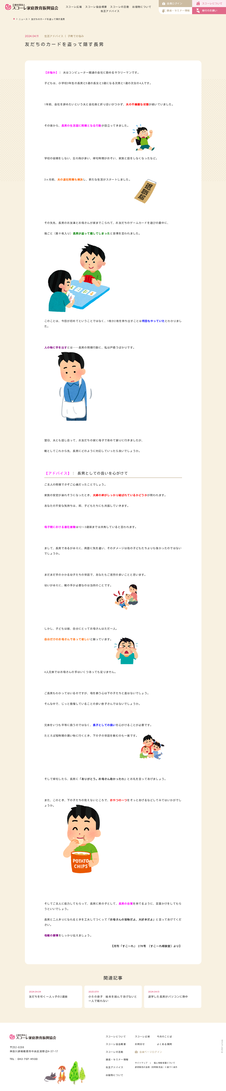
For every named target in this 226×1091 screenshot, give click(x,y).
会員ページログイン (150, 1052)
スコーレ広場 (74, 7)
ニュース (23, 19)
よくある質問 (164, 1044)
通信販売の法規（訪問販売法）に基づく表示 (156, 1067)
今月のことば (164, 1036)
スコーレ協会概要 (96, 7)
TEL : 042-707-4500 (24, 1059)
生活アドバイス (110, 11)
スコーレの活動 (119, 7)
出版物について (141, 7)
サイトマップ (141, 1063)
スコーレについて (116, 1036)
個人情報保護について (164, 1063)
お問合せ (140, 1044)
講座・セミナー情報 (117, 1059)
